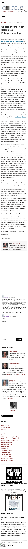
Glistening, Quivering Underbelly (10, 437)
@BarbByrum (11, 398)
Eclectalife (4, 22)
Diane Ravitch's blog (6, 431)
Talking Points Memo (7, 454)
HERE (8, 374)
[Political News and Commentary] (14, 9)
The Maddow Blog (6, 456)
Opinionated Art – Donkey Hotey (10, 440)
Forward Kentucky (6, 435)
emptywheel (4, 433)
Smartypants (4, 448)
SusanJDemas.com (6, 450)
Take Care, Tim (5, 452)
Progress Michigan (6, 444)
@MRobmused (21, 374)
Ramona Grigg (5, 446)
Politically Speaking (6, 442)
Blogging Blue (5, 425)
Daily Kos (3, 429)
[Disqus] (14, 273)
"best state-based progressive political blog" (14, 491)
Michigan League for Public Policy (10, 439)
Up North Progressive (7, 458)
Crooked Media (5, 427)
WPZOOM (10, 545)
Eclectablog (6, 37)
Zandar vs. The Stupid (7, 460)
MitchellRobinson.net (16, 376)
